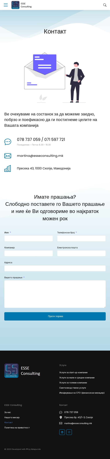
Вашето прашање (13, 277)
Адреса (8, 262)
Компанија (9, 247)
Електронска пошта (67, 247)
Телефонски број (66, 232)
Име (6, 232)
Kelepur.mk (36, 449)
